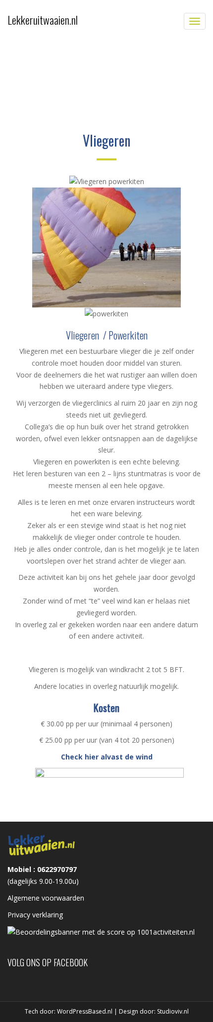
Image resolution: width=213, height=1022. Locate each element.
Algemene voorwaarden (45, 898)
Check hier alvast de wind (107, 756)
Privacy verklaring (35, 914)
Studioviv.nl (173, 1011)
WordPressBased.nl (84, 1011)
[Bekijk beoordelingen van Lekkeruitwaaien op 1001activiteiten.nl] (101, 931)
